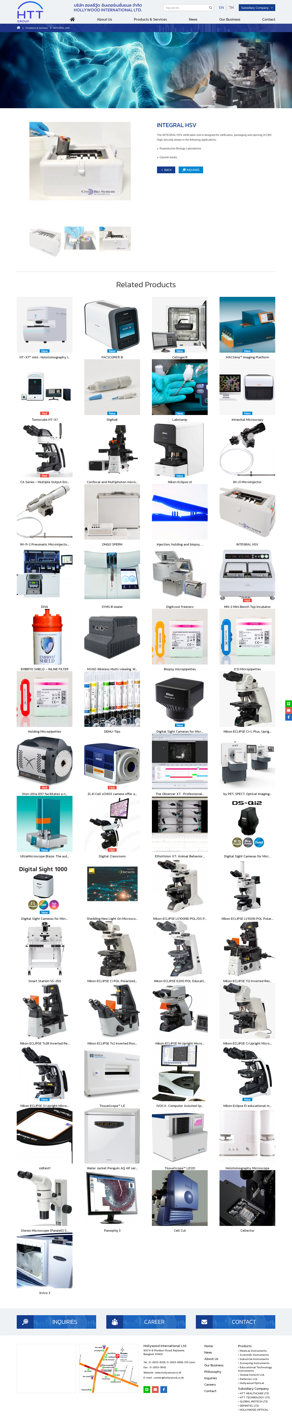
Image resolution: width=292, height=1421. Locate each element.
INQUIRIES (193, 170)
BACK (168, 170)
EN (221, 7)
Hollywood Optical (252, 1383)
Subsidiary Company (255, 7)
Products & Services (150, 19)
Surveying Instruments (255, 1363)
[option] (80, 172)
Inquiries (210, 1378)
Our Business (229, 19)
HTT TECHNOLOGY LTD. (255, 1397)
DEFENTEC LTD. (249, 1405)
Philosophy (212, 1371)
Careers (210, 1384)
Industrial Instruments (254, 1359)
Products (245, 1345)
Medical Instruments (253, 1350)
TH (231, 7)
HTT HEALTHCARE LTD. (255, 1393)
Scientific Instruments (254, 1355)
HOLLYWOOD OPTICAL (254, 1409)
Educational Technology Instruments (255, 1369)
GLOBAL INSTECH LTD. (254, 1401)
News (193, 19)
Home (72, 20)
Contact (268, 19)
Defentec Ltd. (249, 1379)
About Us (104, 19)
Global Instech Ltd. (252, 1374)
